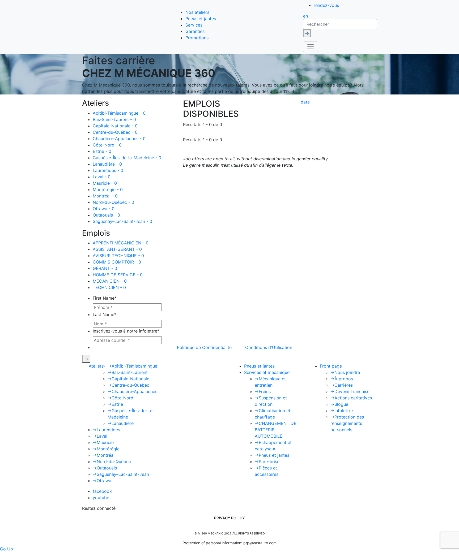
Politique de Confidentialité (204, 347)
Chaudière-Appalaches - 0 (119, 138)
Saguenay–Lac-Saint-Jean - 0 (122, 221)
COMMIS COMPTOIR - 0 (117, 262)
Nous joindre (345, 372)
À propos (341, 378)
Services (193, 25)
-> (86, 358)
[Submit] (307, 33)
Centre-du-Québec (128, 385)
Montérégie (106, 448)
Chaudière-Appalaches (132, 391)
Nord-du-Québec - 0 (113, 202)
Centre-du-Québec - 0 (115, 132)
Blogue (339, 404)
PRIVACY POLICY (229, 518)
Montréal (103, 455)
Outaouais (105, 468)
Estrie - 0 (102, 151)
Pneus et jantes (200, 18)
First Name (105, 298)
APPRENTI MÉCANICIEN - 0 (120, 242)
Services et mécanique (267, 372)
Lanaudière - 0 (107, 164)
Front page (331, 366)
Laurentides (106, 429)
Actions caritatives (351, 397)
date (305, 102)
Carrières (341, 385)
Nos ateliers (197, 12)
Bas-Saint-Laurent (128, 372)
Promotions (197, 37)
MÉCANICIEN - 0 (110, 281)
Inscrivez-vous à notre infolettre (126, 331)
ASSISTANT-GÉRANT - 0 (117, 249)
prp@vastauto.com (260, 543)
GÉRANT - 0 (105, 268)
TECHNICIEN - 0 (109, 287)
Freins (263, 391)
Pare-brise (267, 461)
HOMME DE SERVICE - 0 (118, 274)
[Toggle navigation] (310, 46)
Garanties (195, 31)
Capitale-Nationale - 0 (115, 125)
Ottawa (102, 480)
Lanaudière (121, 423)
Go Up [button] (6, 548)
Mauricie (103, 442)
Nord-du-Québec (112, 461)
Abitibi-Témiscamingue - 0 (119, 113)
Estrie (115, 404)
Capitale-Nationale (128, 378)
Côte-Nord (120, 397)
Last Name (104, 314)
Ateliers (96, 366)
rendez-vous (326, 5)
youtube (101, 497)
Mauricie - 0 (105, 183)
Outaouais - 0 (106, 215)
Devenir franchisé (349, 391)
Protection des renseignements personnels (347, 423)
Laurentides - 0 (108, 170)
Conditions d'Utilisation (268, 347)
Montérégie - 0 (108, 189)
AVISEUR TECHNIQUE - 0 (118, 255)
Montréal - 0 (105, 196)
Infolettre (341, 410)
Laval (100, 436)
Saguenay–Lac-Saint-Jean (121, 474)
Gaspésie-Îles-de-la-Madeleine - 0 (127, 157)
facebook (102, 491)
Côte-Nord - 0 (107, 145)
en (305, 16)
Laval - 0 (101, 176)
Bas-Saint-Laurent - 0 (114, 119)
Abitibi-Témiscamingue (132, 366)
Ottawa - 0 (103, 208)
